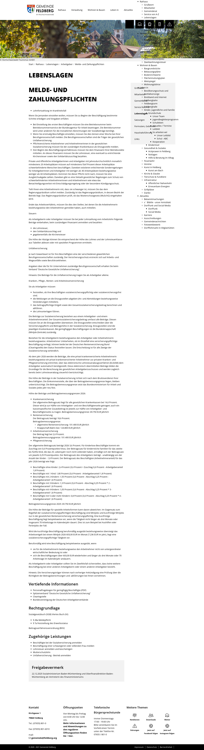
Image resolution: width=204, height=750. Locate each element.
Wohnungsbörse (152, 84)
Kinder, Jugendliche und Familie (159, 109)
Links (146, 30)
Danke (147, 192)
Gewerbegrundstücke (154, 46)
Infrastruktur (150, 180)
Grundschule (154, 113)
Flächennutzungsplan (154, 78)
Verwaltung (76, 9)
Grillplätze (149, 189)
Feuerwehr (149, 160)
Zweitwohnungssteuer (155, 62)
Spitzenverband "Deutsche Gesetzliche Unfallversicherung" (62, 593)
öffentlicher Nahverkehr (160, 183)
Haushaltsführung (153, 27)
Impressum (139, 747)
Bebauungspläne (152, 71)
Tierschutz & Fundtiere (155, 176)
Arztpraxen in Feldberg (159, 151)
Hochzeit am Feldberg (154, 49)
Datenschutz (152, 747)
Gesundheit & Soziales (155, 148)
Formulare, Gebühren (154, 23)
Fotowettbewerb (152, 224)
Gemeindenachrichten (155, 221)
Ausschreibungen (152, 218)
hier (71, 735)
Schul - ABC (162, 138)
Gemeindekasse (152, 43)
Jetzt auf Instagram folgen (167, 732)
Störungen (134, 730)
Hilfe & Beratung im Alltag (161, 157)
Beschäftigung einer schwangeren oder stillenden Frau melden (63, 645)
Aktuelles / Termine (162, 125)
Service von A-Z (151, 14)
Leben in (114, 9)
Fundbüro (149, 39)
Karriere (148, 215)
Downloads (151, 720)
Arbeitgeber (67, 64)
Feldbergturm (150, 103)
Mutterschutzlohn (41, 652)
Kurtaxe (148, 52)
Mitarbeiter (149, 7)
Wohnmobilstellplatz (154, 58)
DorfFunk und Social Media (157, 205)
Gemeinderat (150, 11)
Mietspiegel (149, 81)
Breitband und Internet (155, 97)
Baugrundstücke (152, 68)
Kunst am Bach (155, 170)
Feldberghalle (150, 106)
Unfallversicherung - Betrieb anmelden (52, 655)
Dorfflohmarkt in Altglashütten (159, 227)
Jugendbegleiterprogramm (165, 119)
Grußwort (149, 4)
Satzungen (149, 20)
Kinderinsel (153, 145)
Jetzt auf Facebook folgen (151, 732)
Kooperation (159, 141)
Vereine (148, 164)
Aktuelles (128, 9)
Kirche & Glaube (152, 173)
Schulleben (158, 122)
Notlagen (152, 154)
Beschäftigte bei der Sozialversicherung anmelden (57, 642)
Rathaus (62, 9)
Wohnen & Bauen (96, 9)
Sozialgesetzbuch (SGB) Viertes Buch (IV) (48, 614)
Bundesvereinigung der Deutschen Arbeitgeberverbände (60, 599)
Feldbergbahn (151, 100)
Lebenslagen (150, 17)
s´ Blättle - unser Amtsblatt (157, 202)
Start (31, 64)
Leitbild (156, 129)
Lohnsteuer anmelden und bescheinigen (52, 649)
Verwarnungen (151, 55)
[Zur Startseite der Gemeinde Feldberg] (40, 10)
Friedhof (148, 36)
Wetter (167, 720)
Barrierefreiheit (166, 747)
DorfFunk (153, 208)
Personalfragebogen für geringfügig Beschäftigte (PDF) (59, 590)
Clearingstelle (39, 596)
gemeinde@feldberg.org (44, 738)
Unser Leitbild (163, 135)
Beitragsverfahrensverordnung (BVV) (47, 628)
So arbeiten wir (160, 132)
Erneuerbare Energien (159, 186)
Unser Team (159, 116)
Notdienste (134, 720)
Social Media (154, 211)
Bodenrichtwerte (152, 74)
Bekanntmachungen (154, 199)
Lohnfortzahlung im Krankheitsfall (49, 110)
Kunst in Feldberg (152, 167)
